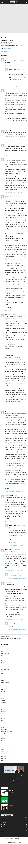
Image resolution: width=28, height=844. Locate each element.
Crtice (2, 660)
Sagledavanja (4, 745)
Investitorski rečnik (5, 682)
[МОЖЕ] (4, 800)
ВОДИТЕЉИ (12, 791)
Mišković (3, 696)
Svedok (2, 747)
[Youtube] (17, 781)
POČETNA (6, 838)
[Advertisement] (14, 19)
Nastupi (2, 698)
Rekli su (2, 740)
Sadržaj (2, 742)
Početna (2, 34)
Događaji (2, 662)
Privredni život (4, 729)
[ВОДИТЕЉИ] (4, 793)
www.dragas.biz (4, 51)
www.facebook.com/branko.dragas (8, 43)
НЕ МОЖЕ (11, 805)
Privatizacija (3, 724)
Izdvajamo (3, 684)
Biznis (2, 658)
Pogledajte (3, 707)
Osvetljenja (3, 702)
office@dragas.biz (16, 79)
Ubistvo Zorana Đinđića (6, 753)
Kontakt (22, 838)
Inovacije (3, 675)
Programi (3, 733)
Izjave (2, 687)
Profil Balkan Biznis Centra (6, 731)
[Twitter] (14, 781)
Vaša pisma (3, 758)
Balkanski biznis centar (6, 653)
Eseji (2, 671)
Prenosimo (3, 718)
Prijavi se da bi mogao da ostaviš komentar (14, 65)
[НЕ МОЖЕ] (4, 807)
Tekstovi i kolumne (5, 751)
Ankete (2, 651)
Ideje (2, 673)
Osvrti (2, 704)
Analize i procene (4, 646)
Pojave (2, 709)
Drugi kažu (3, 664)
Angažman (3, 649)
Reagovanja (3, 738)
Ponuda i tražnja (4, 711)
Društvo (2, 667)
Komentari (3, 691)
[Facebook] (11, 781)
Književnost (3, 689)
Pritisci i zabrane (4, 722)
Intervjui (2, 678)
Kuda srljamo (3, 693)
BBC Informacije (4, 655)
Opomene (3, 700)
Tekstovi (2, 749)
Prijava (16, 840)
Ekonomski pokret (5, 669)
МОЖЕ (11, 798)
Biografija (11, 838)
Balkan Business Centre (8, 840)
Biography (17, 838)
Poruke (2, 716)
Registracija (21, 840)
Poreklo (2, 713)
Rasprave (3, 736)
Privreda (2, 727)
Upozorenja (3, 756)
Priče (2, 720)
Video (2, 760)
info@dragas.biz (7, 48)
